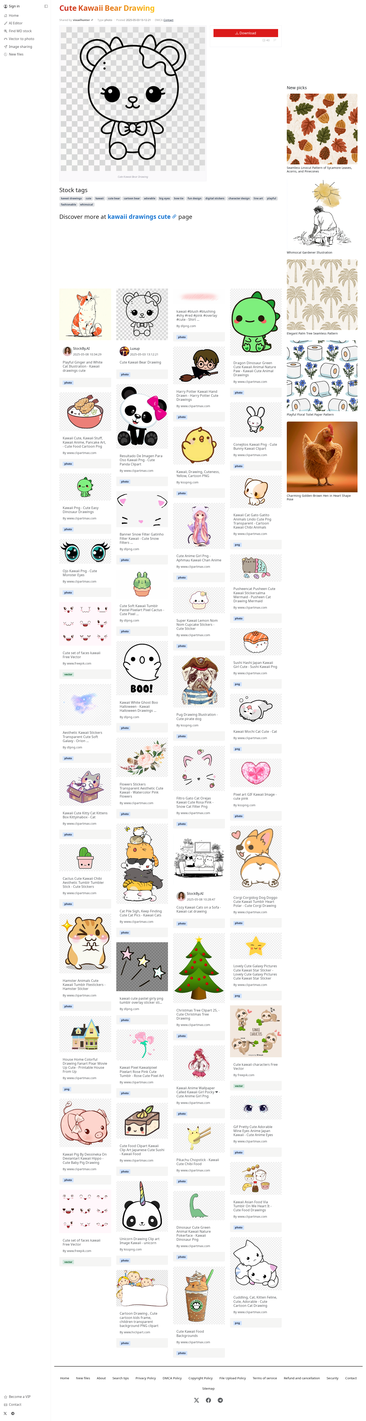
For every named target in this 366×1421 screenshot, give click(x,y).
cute (88, 198)
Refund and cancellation (302, 1378)
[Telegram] (12, 1413)
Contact (168, 20)
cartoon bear (132, 198)
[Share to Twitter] (185, 166)
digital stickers (214, 198)
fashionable (68, 204)
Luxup (135, 348)
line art (258, 198)
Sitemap (208, 1388)
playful (271, 198)
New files (83, 1378)
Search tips (120, 1378)
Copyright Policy (201, 1378)
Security (332, 1378)
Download (247, 33)
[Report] (275, 40)
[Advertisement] (170, 255)
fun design (194, 198)
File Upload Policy (232, 1378)
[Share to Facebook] (193, 166)
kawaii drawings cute (139, 216)
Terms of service (265, 1378)
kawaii (100, 198)
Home (64, 1378)
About (101, 1378)
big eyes (164, 198)
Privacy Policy (146, 1378)
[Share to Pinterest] (200, 166)
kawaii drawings (71, 198)
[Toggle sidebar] (46, 6)
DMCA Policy (172, 1378)
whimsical (86, 204)
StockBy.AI (81, 348)
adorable (149, 198)
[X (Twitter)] (5, 1413)
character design (239, 198)
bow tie (178, 198)
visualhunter (81, 20)
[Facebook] (208, 1401)
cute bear (114, 198)
